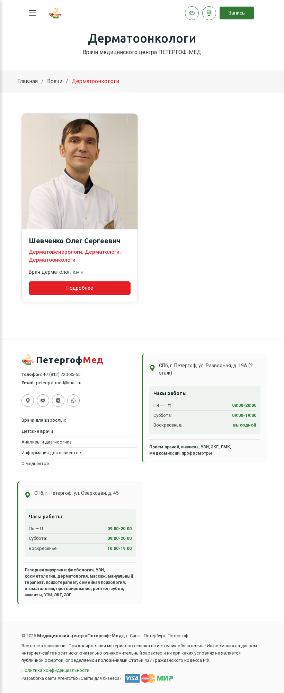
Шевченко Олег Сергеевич (75, 241)
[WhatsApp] (73, 400)
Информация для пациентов (51, 452)
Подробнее (79, 288)
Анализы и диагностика (46, 442)
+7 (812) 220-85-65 (61, 374)
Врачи (54, 81)
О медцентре (35, 463)
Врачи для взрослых (43, 420)
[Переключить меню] (32, 13)
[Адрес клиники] (27, 400)
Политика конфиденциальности (55, 670)
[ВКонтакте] (58, 400)
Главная (27, 81)
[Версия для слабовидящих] (192, 13)
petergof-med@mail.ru (58, 382)
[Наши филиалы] (209, 13)
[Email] (43, 400)
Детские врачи (37, 431)
